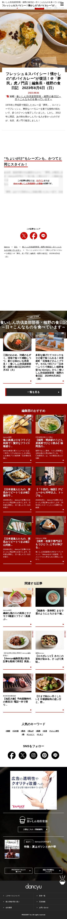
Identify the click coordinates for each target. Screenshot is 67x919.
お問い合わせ (43, 907)
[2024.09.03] (17, 341)
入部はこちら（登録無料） (33, 829)
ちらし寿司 (54, 731)
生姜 (45, 731)
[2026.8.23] (50, 525)
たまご (40, 734)
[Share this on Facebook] (33, 235)
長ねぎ (31, 731)
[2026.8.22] (50, 424)
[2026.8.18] (17, 525)
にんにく (31, 734)
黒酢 (38, 731)
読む (16, 247)
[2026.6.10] (17, 683)
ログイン (40, 180)
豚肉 (23, 731)
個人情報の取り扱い (13, 902)
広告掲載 (42, 902)
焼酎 (8, 731)
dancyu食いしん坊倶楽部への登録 (27, 183)
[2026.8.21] (17, 476)
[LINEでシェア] (43, 235)
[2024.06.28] (50, 341)
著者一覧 (42, 896)
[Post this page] (24, 235)
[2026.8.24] (50, 640)
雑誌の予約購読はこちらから (48, 870)
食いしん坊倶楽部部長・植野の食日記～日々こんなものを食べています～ (38, 98)
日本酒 (15, 731)
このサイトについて (13, 896)
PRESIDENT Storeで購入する (19, 870)
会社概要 (9, 907)
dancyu (7, 247)
